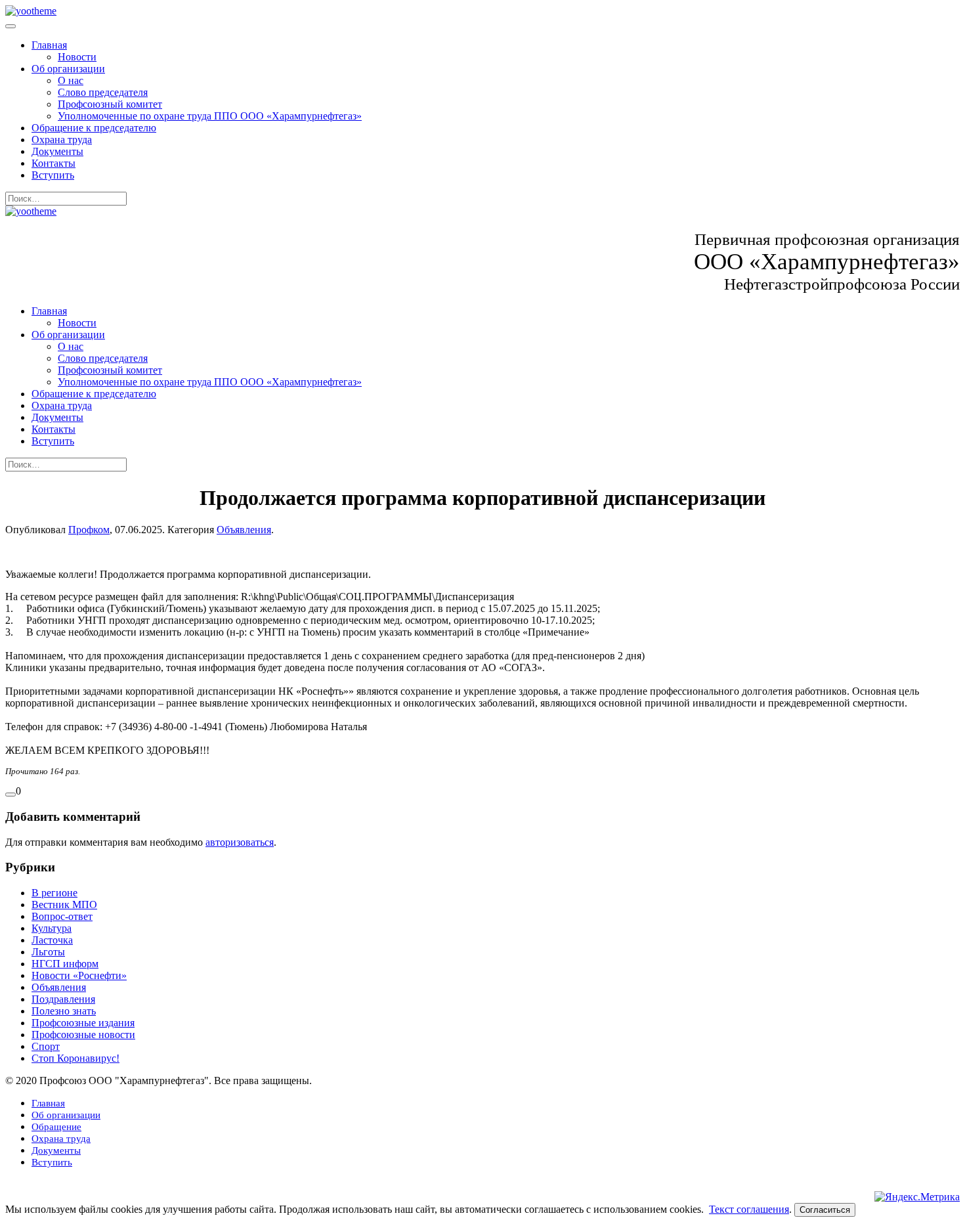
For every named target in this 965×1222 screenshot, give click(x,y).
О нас (70, 80)
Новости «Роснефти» (79, 975)
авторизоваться (239, 842)
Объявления (244, 529)
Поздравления (63, 999)
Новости (77, 56)
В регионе (54, 892)
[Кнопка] (10, 794)
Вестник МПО (64, 904)
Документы (57, 151)
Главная (49, 45)
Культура (52, 928)
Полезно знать (64, 1010)
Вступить (53, 175)
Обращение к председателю (94, 127)
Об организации (68, 68)
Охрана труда (62, 139)
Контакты (53, 163)
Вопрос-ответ (62, 916)
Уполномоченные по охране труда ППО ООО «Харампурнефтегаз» (210, 115)
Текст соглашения (749, 1209)
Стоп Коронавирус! (75, 1058)
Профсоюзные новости (83, 1034)
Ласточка (52, 940)
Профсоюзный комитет (110, 104)
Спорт (46, 1046)
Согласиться (825, 1210)
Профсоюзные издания (83, 1022)
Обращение (56, 1127)
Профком (89, 529)
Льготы (48, 951)
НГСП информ (65, 963)
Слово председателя (103, 92)
